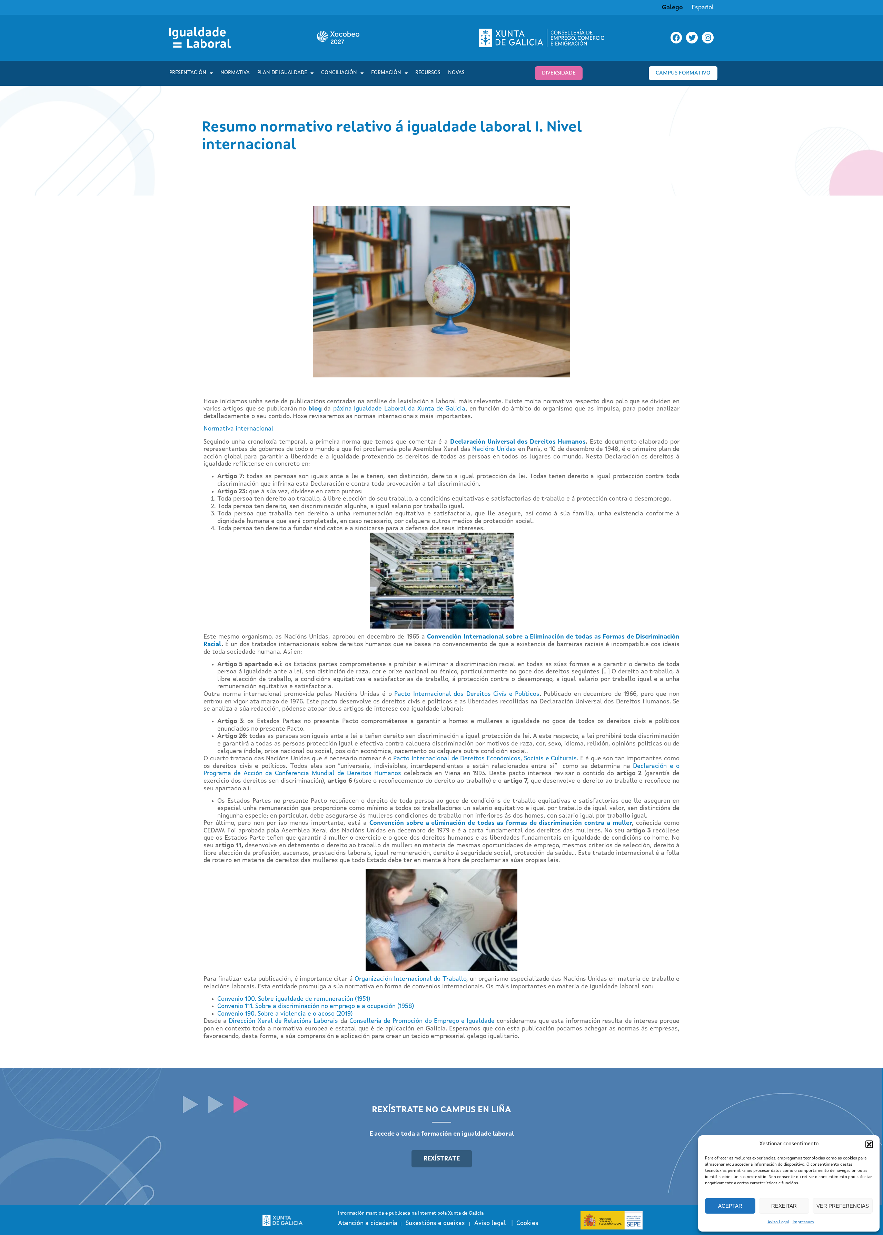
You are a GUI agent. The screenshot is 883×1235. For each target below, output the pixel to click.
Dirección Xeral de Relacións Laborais (283, 1021)
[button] (869, 1144)
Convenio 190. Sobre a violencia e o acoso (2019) (285, 1014)
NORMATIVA (235, 73)
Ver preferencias (842, 1206)
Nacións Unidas (494, 449)
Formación (386, 73)
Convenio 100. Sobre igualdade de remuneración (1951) (293, 999)
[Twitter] (692, 37)
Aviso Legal (778, 1222)
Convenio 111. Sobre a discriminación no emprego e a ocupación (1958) (315, 1006)
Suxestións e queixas (435, 1223)
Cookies (527, 1223)
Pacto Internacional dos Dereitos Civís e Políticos (466, 694)
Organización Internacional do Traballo (410, 979)
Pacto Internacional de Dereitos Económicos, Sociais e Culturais (485, 758)
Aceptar (730, 1206)
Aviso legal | (495, 1223)
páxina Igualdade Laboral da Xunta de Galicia (399, 409)
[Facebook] (676, 37)
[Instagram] (708, 37)
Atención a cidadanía (367, 1223)
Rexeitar (784, 1206)
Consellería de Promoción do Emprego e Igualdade (422, 1021)
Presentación (187, 73)
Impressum (803, 1222)
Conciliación (339, 73)
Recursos (427, 73)
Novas (456, 73)
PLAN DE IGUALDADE (282, 73)
